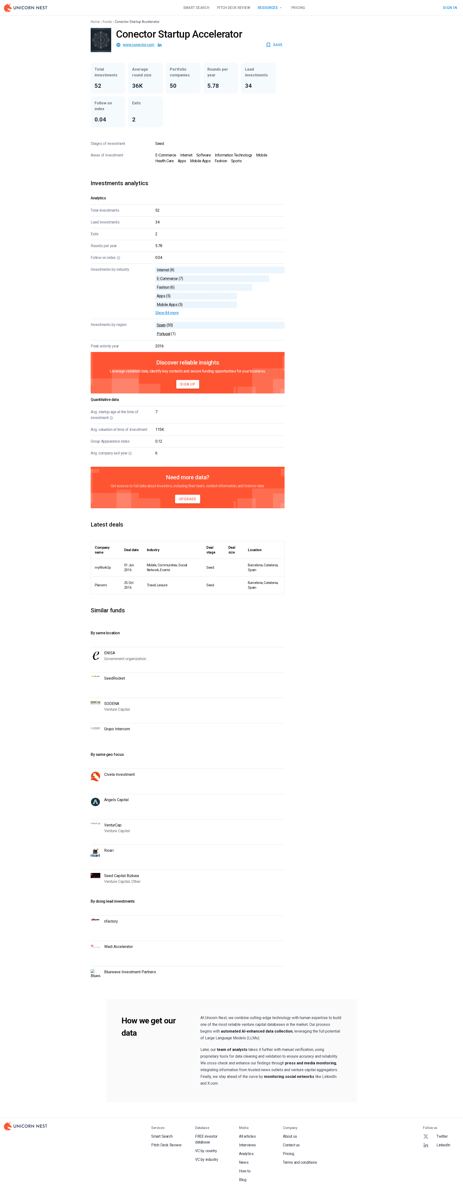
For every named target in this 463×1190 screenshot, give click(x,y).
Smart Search (196, 8)
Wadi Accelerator (118, 946)
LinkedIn (443, 1145)
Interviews (247, 1145)
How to (245, 1171)
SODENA (111, 703)
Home (95, 22)
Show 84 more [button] (166, 313)
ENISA (109, 653)
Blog (242, 1179)
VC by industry (206, 1159)
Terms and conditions (300, 1162)
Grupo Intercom (117, 729)
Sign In (450, 7)
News (243, 1162)
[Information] (118, 258)
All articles (247, 1136)
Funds (107, 22)
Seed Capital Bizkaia (121, 875)
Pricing (298, 8)
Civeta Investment (119, 774)
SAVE (278, 45)
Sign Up (187, 384)
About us (290, 1136)
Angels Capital (116, 800)
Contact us (291, 1145)
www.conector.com (138, 44)
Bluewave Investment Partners (130, 972)
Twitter (442, 1136)
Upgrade (187, 499)
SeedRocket (114, 678)
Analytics (246, 1153)
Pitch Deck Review (233, 8)
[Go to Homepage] (25, 7)
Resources (268, 8)
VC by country (206, 1151)
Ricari (109, 850)
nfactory (111, 921)
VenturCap (113, 825)
